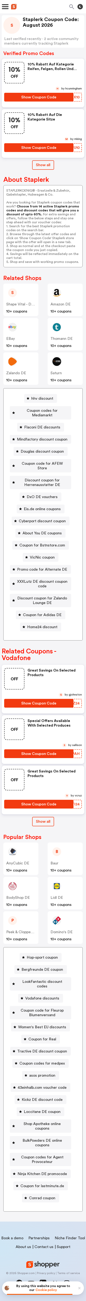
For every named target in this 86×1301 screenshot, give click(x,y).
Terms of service (68, 1273)
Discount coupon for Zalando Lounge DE (42, 600)
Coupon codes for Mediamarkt (42, 413)
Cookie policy (46, 1290)
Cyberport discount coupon (42, 521)
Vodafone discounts (42, 998)
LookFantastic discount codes (42, 984)
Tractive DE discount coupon (42, 1051)
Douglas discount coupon (42, 451)
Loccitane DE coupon (42, 1112)
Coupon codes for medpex (42, 1063)
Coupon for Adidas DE (42, 615)
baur (54, 863)
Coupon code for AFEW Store (42, 466)
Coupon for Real (42, 1039)
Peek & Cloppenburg (23, 932)
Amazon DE (61, 304)
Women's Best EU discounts (42, 1027)
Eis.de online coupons (42, 509)
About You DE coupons (42, 533)
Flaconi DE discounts (42, 427)
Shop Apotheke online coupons (42, 1126)
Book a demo (12, 1238)
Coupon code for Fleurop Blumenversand (42, 1012)
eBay (10, 338)
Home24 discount (42, 627)
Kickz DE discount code (42, 1099)
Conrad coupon (42, 1198)
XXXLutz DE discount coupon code (42, 584)
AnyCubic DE (17, 863)
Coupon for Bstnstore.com (42, 545)
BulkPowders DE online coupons (42, 1143)
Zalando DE (16, 373)
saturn (56, 373)
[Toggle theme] (80, 7)
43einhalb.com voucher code (42, 1087)
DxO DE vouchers (42, 497)
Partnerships (39, 1238)
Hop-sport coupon (42, 957)
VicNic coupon (42, 557)
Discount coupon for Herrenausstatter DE (42, 482)
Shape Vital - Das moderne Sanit (33, 304)
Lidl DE (57, 897)
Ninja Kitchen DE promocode (42, 1174)
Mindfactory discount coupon (42, 439)
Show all (43, 165)
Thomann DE (62, 338)
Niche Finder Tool (70, 1238)
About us (23, 1247)
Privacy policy (46, 1273)
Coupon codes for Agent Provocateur (42, 1159)
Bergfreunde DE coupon (42, 969)
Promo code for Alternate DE (42, 569)
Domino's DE (62, 932)
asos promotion (42, 1075)
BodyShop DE (18, 897)
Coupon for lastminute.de (42, 1186)
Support (63, 1247)
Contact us (43, 1247)
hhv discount (42, 398)
